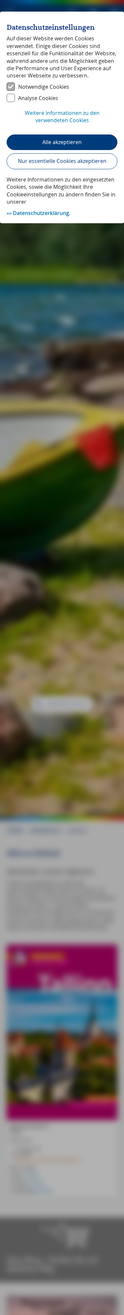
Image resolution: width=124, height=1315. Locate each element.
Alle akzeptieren (62, 142)
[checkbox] (62, 86)
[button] (62, 120)
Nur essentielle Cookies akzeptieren (62, 161)
